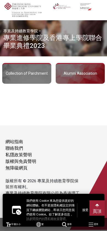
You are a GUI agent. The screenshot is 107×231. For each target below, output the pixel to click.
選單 (95, 224)
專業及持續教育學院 (20, 31)
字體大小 (16, 224)
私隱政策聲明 (18, 154)
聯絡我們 (14, 148)
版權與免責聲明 (20, 161)
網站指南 (14, 141)
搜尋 (69, 224)
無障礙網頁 (16, 168)
